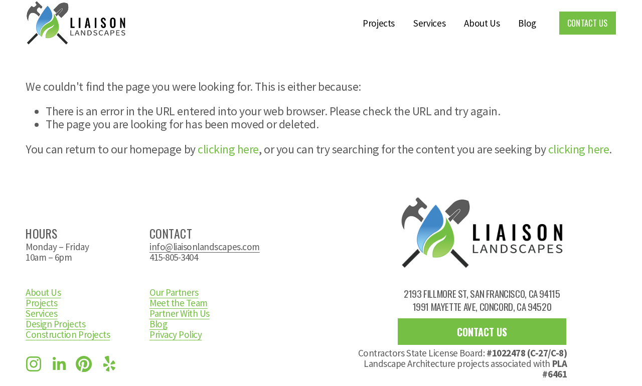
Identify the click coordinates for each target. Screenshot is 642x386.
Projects (379, 23)
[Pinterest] (84, 364)
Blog (527, 23)
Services (429, 23)
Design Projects (55, 324)
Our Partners (173, 292)
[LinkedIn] (59, 364)
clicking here (228, 149)
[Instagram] (34, 364)
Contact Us (587, 23)
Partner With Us (179, 313)
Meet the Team (178, 303)
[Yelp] (109, 364)
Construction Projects (68, 334)
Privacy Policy (175, 334)
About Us (482, 23)
